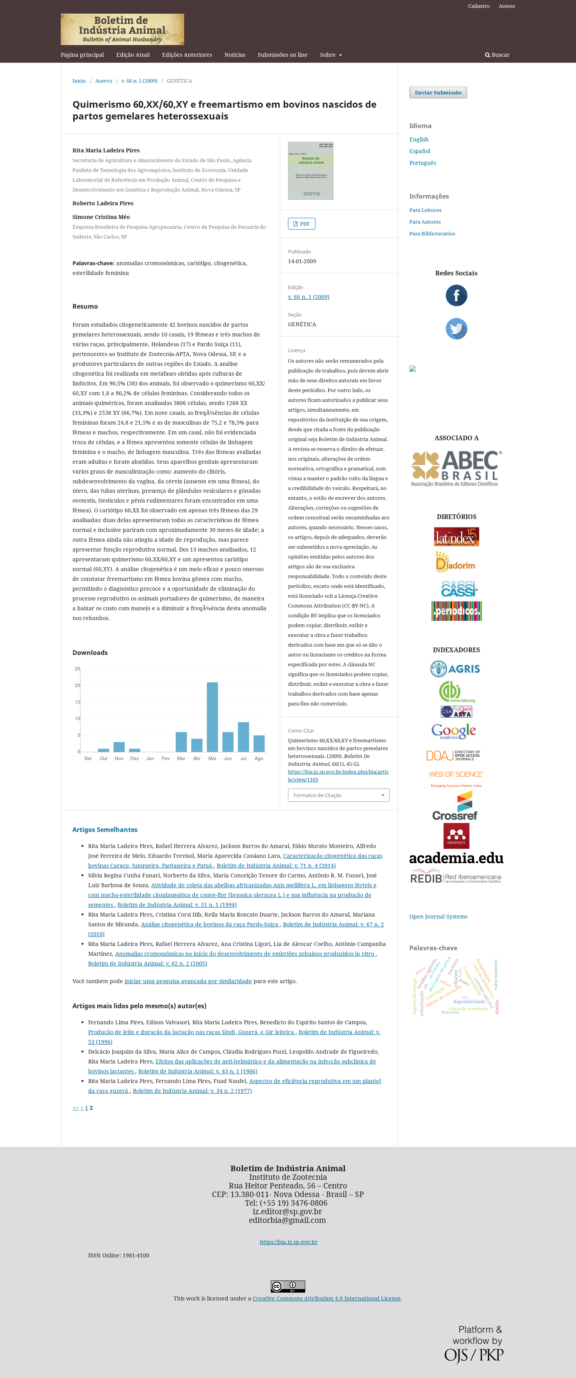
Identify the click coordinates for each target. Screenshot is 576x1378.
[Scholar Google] (456, 740)
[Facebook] (456, 295)
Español (419, 151)
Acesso (507, 5)
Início (79, 80)
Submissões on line (283, 54)
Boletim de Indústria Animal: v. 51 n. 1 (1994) (177, 904)
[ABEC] (456, 486)
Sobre (328, 54)
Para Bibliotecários (432, 233)
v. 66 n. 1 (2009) (139, 80)
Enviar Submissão (438, 92)
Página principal (82, 54)
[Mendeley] (456, 846)
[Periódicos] (456, 618)
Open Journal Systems (438, 916)
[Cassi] (457, 596)
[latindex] (456, 544)
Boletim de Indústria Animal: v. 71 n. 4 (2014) (276, 865)
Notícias (235, 54)
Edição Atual (133, 54)
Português (422, 162)
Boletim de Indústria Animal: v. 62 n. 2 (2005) (147, 963)
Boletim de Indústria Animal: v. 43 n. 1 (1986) (197, 1071)
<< (75, 1107)
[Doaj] (456, 762)
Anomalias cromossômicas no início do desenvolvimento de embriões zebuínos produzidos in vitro (245, 953)
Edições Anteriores (187, 54)
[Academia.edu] (456, 861)
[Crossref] (456, 817)
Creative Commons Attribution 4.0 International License (327, 1298)
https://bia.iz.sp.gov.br (289, 1242)
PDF (304, 223)
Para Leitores (425, 209)
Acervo (103, 80)
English (419, 139)
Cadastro (479, 5)
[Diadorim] (456, 571)
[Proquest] (456, 715)
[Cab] (456, 700)
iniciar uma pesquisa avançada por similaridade (188, 981)
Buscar (500, 54)
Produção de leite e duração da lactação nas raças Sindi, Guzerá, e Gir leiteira (191, 1032)
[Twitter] (456, 328)
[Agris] (456, 675)
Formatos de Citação (317, 795)
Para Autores (425, 221)
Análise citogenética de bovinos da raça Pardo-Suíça (210, 924)
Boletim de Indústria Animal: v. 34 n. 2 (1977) (192, 1090)
